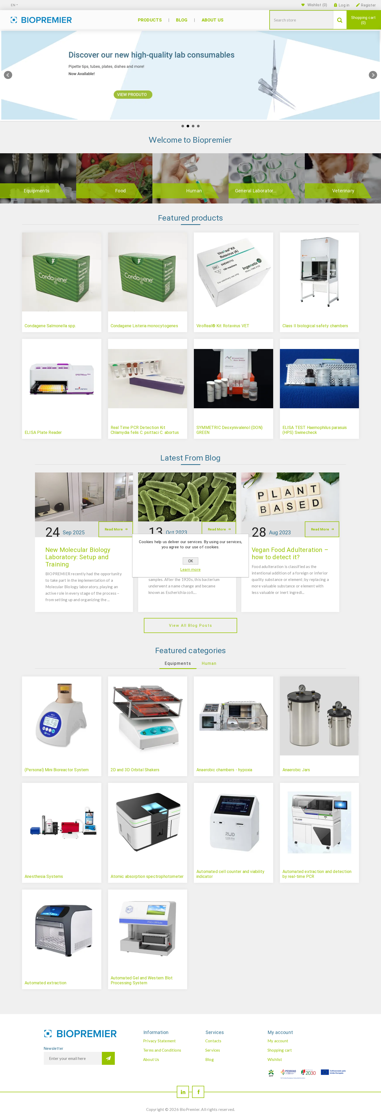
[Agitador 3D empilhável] (147, 716)
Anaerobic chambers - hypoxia (224, 769)
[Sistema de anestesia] (61, 822)
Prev (8, 75)
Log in (344, 5)
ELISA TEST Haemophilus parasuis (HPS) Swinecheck (315, 430)
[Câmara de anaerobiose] (233, 716)
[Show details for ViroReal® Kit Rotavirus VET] (233, 272)
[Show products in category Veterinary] (343, 178)
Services (212, 1050)
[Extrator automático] (61, 929)
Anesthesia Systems (44, 876)
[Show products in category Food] (114, 178)
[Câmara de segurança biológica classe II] (319, 272)
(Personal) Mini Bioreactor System (57, 769)
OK (190, 561)
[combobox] (301, 20)
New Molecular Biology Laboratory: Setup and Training (77, 557)
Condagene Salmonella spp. (50, 325)
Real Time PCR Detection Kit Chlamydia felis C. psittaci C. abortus (145, 430)
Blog (209, 1059)
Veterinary (343, 190)
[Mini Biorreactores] (61, 716)
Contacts (213, 1040)
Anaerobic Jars (296, 769)
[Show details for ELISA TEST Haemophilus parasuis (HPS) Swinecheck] (319, 378)
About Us (151, 1059)
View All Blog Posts (190, 625)
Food (120, 190)
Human (194, 190)
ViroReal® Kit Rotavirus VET (222, 325)
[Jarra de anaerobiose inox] (319, 716)
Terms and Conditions (162, 1050)
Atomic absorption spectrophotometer (147, 876)
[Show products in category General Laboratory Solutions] (267, 178)
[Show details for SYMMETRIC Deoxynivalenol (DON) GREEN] (233, 378)
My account (277, 1040)
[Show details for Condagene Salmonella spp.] (61, 272)
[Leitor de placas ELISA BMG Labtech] (61, 378)
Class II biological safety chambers (315, 325)
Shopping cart (363, 20)
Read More (114, 529)
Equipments (37, 190)
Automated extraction (45, 982)
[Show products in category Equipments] (38, 178)
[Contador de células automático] (233, 822)
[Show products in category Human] (190, 178)
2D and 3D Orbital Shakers (135, 769)
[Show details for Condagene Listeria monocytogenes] (147, 272)
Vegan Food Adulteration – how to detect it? (290, 553)
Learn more (190, 569)
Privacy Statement (159, 1040)
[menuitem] (169, 1040)
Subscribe (108, 1058)
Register (368, 5)
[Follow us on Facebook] (198, 1092)
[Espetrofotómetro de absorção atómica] (147, 822)
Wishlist (274, 1059)
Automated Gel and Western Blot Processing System (142, 980)
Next (373, 75)
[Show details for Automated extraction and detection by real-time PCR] (319, 822)
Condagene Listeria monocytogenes (144, 325)
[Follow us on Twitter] (183, 1092)
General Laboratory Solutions (263, 190)
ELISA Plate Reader (43, 432)
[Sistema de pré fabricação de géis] (147, 929)
